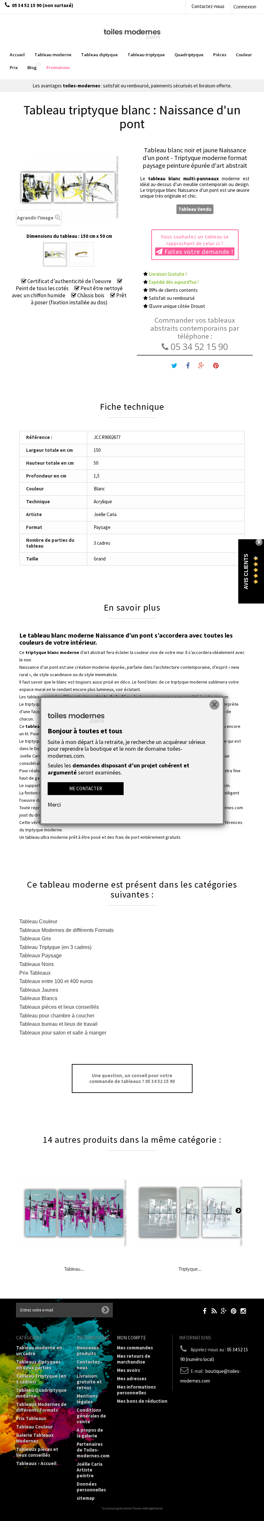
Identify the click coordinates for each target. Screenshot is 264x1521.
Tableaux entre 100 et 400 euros (56, 981)
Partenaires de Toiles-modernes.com (93, 1450)
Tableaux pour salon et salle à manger (62, 1032)
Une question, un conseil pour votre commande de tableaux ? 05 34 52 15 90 (132, 1078)
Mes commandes (135, 1348)
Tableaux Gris (35, 938)
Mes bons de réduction (142, 1401)
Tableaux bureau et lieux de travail (58, 1024)
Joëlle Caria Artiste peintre (89, 1470)
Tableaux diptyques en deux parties (38, 1365)
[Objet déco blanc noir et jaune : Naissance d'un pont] (55, 254)
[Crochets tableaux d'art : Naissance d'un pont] (81, 254)
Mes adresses (131, 1378)
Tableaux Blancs (38, 998)
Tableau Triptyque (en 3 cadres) (55, 947)
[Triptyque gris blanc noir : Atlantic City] (190, 1213)
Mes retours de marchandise (133, 1359)
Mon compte (131, 1338)
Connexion (244, 6)
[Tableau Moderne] (132, 33)
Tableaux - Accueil (36, 1463)
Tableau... (74, 1269)
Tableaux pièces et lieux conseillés (59, 1007)
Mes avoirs (128, 1370)
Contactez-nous (208, 6)
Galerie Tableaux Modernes (35, 1438)
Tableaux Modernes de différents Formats (66, 930)
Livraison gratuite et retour (89, 1382)
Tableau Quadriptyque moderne (41, 1393)
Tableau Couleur (38, 921)
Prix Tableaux (35, 973)
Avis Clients (246, 571)
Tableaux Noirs (36, 964)
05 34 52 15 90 (198, 347)
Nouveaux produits (88, 1350)
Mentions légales (87, 1399)
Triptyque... (190, 1269)
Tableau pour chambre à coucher (56, 1015)
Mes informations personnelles (136, 1390)
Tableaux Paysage (40, 955)
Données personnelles (91, 1487)
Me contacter (85, 788)
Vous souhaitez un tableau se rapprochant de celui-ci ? (197, 244)
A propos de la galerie (90, 1433)
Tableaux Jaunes (38, 990)
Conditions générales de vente (91, 1416)
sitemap (86, 1498)
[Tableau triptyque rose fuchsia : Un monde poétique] (74, 1213)
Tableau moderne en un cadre (39, 1350)
